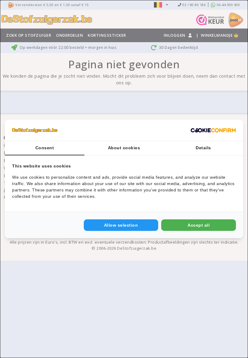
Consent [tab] (44, 147)
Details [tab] (203, 147)
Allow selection (121, 225)
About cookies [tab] (124, 147)
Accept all (199, 225)
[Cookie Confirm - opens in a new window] (213, 130)
